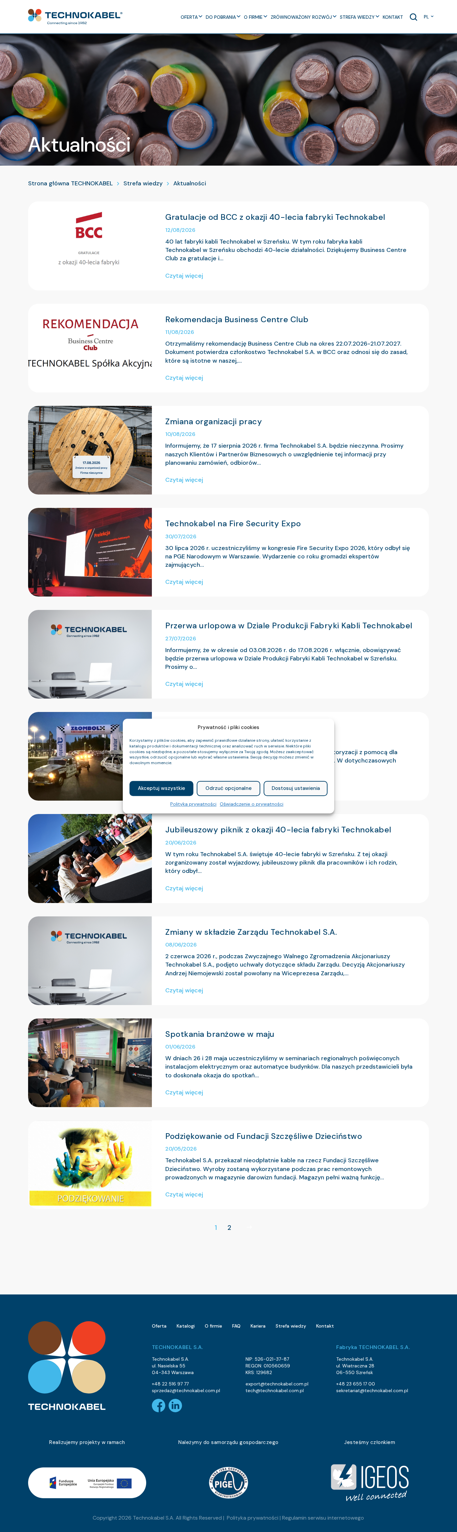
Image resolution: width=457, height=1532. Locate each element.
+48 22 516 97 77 (170, 1384)
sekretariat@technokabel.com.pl (372, 1390)
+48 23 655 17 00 (355, 1384)
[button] (75, 17)
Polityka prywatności (193, 804)
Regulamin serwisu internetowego (323, 1517)
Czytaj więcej (184, 276)
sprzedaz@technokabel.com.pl (186, 1390)
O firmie (213, 1326)
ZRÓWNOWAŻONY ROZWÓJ (301, 17)
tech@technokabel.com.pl (275, 1390)
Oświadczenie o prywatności (251, 804)
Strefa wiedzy (143, 183)
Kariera (258, 1326)
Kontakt (325, 1326)
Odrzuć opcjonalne (228, 788)
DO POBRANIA (221, 17)
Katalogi (186, 1326)
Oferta (159, 1326)
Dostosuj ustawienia (296, 788)
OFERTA (189, 17)
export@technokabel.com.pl (277, 1384)
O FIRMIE (253, 17)
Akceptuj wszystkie (161, 788)
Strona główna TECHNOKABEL (70, 183)
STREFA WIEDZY (357, 17)
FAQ (236, 1326)
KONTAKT (393, 17)
